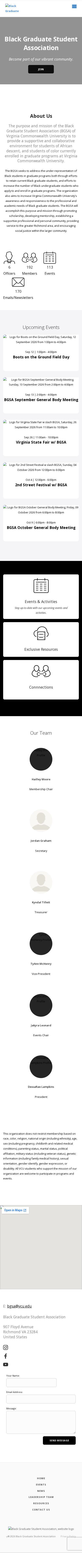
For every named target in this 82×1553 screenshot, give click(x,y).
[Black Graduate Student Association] (10, 8)
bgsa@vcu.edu (19, 1306)
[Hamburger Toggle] (74, 7)
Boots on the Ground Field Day (41, 356)
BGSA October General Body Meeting (41, 527)
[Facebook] (5, 1356)
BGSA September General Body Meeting (41, 399)
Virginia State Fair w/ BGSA (41, 442)
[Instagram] (5, 1347)
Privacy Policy (68, 1536)
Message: (11, 1408)
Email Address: (14, 1392)
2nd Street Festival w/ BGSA (41, 484)
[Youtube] (5, 1364)
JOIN (41, 69)
